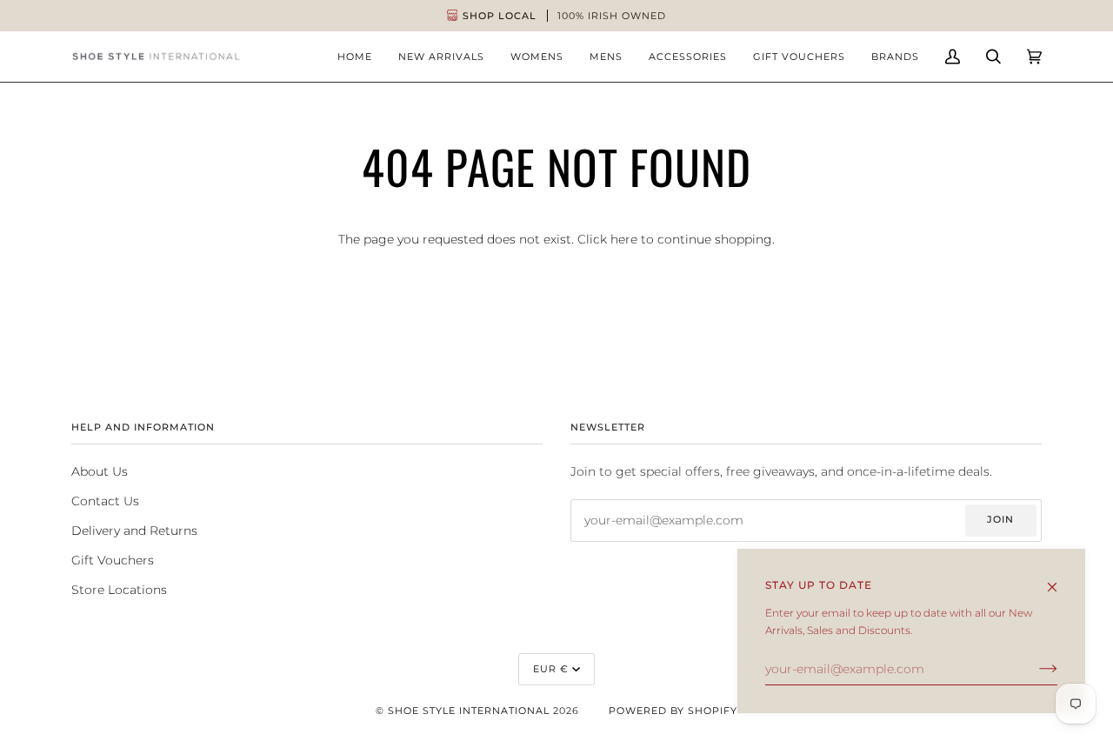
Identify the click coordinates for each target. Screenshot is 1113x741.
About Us (99, 471)
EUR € (551, 669)
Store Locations (119, 589)
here (623, 239)
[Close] (1059, 579)
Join (1000, 519)
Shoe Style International (469, 710)
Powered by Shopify (673, 710)
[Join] (1034, 669)
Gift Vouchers (112, 560)
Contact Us (105, 501)
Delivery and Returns (134, 530)
